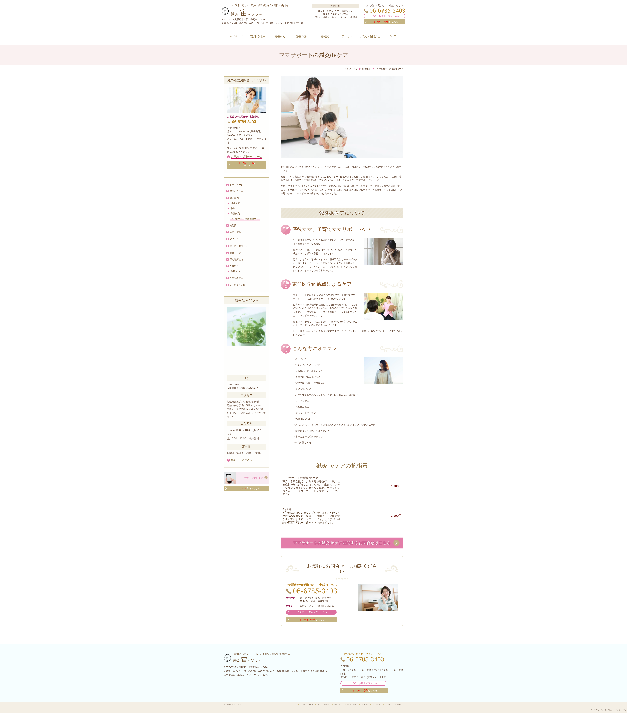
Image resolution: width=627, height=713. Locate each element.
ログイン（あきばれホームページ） (608, 710)
